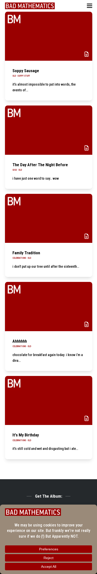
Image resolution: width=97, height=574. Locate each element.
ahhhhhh (19, 341)
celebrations (19, 258)
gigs (14, 170)
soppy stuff (23, 76)
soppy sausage (25, 70)
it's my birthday (25, 434)
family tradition (26, 252)
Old (14, 76)
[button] (89, 6)
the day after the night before (40, 164)
